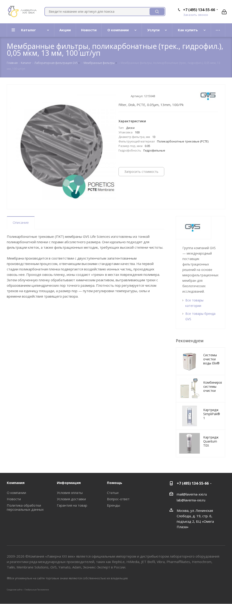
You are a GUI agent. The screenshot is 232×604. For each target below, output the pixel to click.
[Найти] (157, 11)
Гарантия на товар (72, 505)
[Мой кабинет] (224, 11)
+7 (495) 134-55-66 (199, 9)
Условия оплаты (70, 492)
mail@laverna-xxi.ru (192, 494)
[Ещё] (218, 30)
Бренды (113, 505)
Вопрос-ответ (118, 499)
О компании (16, 492)
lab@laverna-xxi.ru (191, 500)
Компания (15, 482)
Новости (14, 499)
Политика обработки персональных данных (25, 507)
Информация (69, 482)
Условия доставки (71, 499)
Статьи (112, 492)
